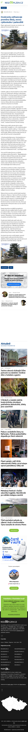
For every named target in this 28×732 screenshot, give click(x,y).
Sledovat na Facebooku (14, 284)
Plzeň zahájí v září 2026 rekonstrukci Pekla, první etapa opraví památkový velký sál (14, 463)
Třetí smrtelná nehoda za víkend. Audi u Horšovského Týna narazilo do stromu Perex (13, 522)
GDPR (23, 721)
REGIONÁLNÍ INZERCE (14, 614)
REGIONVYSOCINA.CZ (19, 651)
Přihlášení (6, 642)
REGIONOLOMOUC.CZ (19, 659)
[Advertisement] (14, 325)
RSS (20, 642)
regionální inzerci (20, 630)
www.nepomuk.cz (15, 583)
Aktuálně (4, 7)
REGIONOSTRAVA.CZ (19, 662)
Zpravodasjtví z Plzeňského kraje (8, 345)
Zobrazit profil (14, 588)
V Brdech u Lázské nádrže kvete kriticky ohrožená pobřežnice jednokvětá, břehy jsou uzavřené (17, 296)
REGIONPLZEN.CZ (8, 12)
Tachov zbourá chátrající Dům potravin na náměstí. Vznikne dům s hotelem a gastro (13, 372)
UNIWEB (10, 675)
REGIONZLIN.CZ (18, 656)
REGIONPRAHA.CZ (5, 656)
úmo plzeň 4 (4, 267)
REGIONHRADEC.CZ (5, 664)
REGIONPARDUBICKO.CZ (20, 648)
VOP (25, 721)
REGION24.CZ (17, 664)
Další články (13, 530)
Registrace (11, 642)
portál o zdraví (10, 684)
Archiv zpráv (16, 642)
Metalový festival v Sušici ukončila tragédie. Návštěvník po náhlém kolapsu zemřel (13, 492)
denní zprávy (5, 626)
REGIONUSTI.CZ (4, 659)
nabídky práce (15, 628)
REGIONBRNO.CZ (18, 654)
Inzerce (2, 642)
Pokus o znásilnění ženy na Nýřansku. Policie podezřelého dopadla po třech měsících (13, 433)
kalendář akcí (9, 628)
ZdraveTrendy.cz (23, 684)
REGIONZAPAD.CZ (5, 651)
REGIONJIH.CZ (4, 654)
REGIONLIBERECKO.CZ (6, 662)
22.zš (11, 267)
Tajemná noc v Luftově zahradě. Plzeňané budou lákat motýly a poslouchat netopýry (9, 304)
